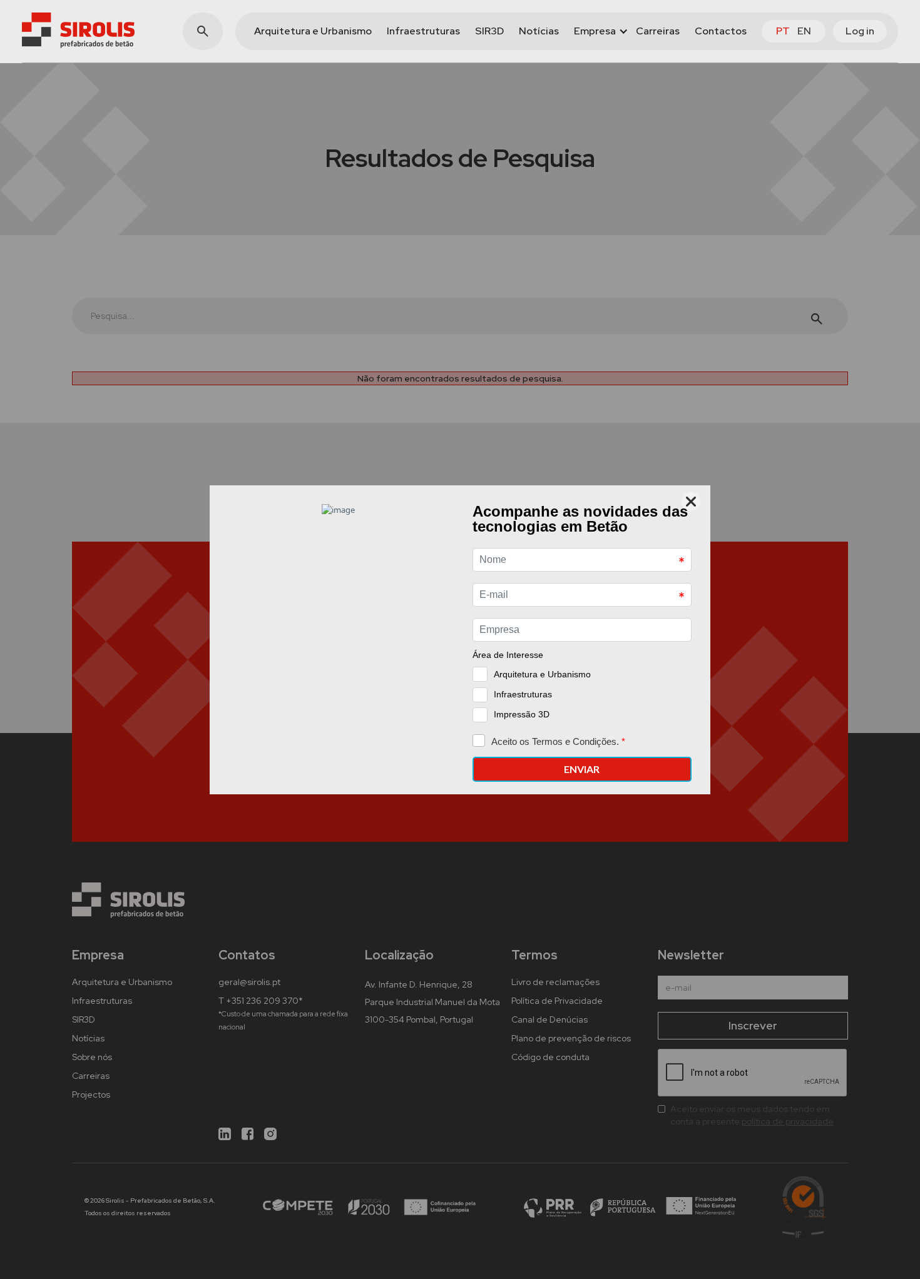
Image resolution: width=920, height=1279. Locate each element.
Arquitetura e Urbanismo (313, 31)
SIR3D (489, 31)
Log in (860, 31)
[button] (597, 31)
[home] (78, 30)
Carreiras (658, 31)
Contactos (721, 31)
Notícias (539, 31)
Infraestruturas (423, 31)
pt (783, 31)
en (804, 31)
